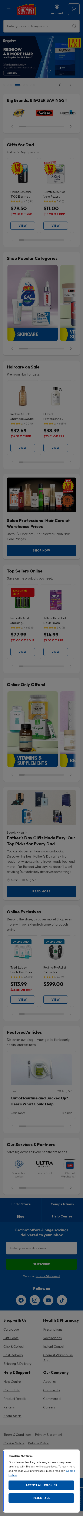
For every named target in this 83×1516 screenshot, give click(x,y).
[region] (41, 1481)
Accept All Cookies (41, 1485)
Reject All (41, 1498)
